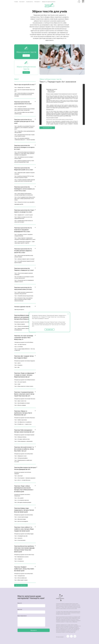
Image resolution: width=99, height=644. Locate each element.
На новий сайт (49, 329)
